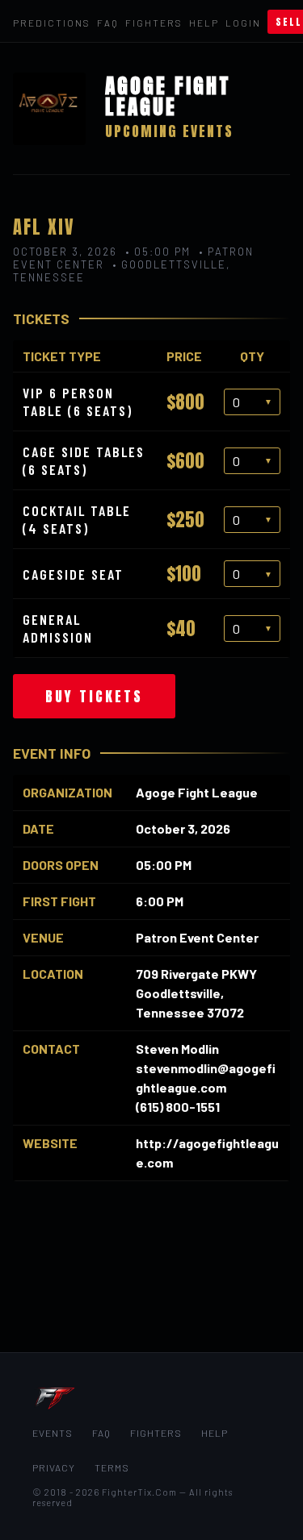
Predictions (51, 22)
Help (204, 22)
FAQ (108, 22)
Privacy (53, 1467)
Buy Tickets (94, 696)
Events (52, 1432)
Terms (112, 1467)
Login (243, 22)
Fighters (154, 22)
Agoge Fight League (197, 792)
